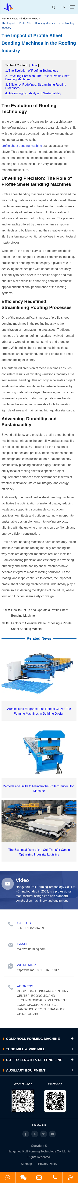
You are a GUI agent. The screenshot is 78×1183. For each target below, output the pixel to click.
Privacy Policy (47, 1163)
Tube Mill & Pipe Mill (25, 1049)
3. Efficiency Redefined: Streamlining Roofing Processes (35, 86)
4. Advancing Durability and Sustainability (33, 93)
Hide (34, 65)
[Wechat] (23, 1177)
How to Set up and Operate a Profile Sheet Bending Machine (39, 612)
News (15, 18)
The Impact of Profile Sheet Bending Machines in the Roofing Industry (38, 25)
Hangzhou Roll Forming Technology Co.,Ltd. (37, 1151)
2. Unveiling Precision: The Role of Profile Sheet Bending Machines (37, 77)
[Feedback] (70, 1177)
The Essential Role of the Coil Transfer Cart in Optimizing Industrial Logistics (39, 852)
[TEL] (54, 1177)
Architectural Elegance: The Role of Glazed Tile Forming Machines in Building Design (39, 711)
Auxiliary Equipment (25, 1070)
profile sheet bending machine (22, 145)
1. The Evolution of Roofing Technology (31, 70)
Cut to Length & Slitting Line (34, 1060)
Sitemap (26, 1163)
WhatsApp (55, 1084)
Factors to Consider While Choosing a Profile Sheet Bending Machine (41, 626)
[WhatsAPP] (8, 1177)
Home (5, 18)
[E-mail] (39, 1177)
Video (22, 880)
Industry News (29, 18)
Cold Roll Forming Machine (33, 1039)
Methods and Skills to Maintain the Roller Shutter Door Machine (39, 789)
